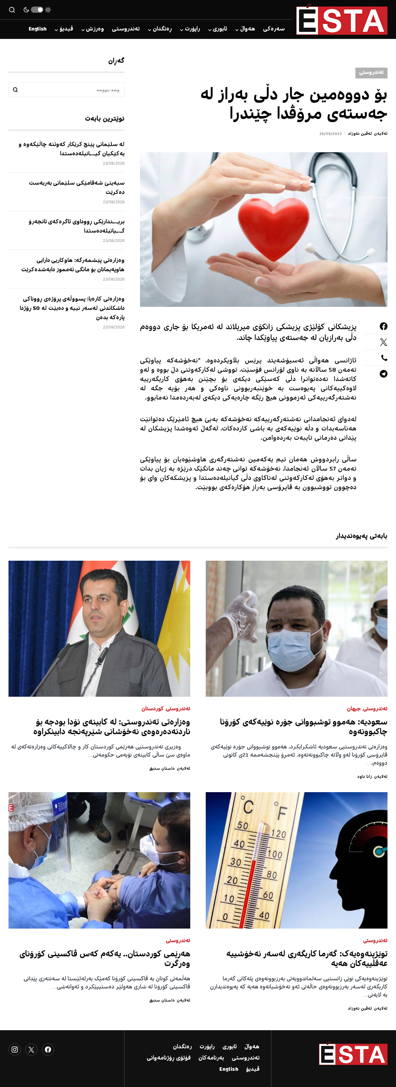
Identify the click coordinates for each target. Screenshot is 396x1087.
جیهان (354, 709)
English (228, 1069)
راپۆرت (207, 1047)
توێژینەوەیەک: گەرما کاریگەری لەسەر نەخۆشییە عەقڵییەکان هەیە (306, 959)
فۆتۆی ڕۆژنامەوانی (169, 1058)
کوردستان (153, 709)
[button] (37, 9)
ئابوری (229, 1047)
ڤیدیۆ (252, 1069)
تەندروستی (371, 73)
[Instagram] (15, 1049)
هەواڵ (251, 1047)
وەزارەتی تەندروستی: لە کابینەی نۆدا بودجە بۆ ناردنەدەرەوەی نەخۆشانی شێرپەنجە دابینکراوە (111, 727)
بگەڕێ (15, 90)
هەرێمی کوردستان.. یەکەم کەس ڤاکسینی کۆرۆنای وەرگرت (104, 959)
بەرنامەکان (211, 1058)
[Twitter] (31, 1049)
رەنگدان (182, 1047)
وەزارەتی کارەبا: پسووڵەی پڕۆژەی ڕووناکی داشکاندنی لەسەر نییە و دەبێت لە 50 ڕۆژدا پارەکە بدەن (72, 309)
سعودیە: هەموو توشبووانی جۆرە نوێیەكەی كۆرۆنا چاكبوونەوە (303, 727)
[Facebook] (48, 1049)
